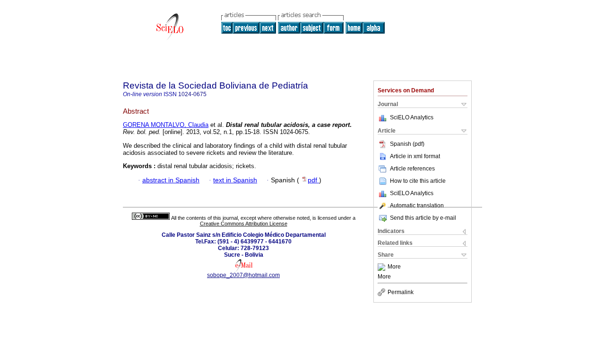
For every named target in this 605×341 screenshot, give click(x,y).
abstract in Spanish (170, 180)
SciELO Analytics (411, 117)
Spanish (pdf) (407, 144)
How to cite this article (418, 181)
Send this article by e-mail (423, 218)
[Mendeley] (383, 267)
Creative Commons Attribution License (243, 223)
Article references (412, 168)
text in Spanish (235, 180)
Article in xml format (415, 156)
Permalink (401, 292)
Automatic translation (417, 205)
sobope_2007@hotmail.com (243, 275)
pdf (313, 180)
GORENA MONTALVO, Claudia (165, 124)
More (394, 267)
